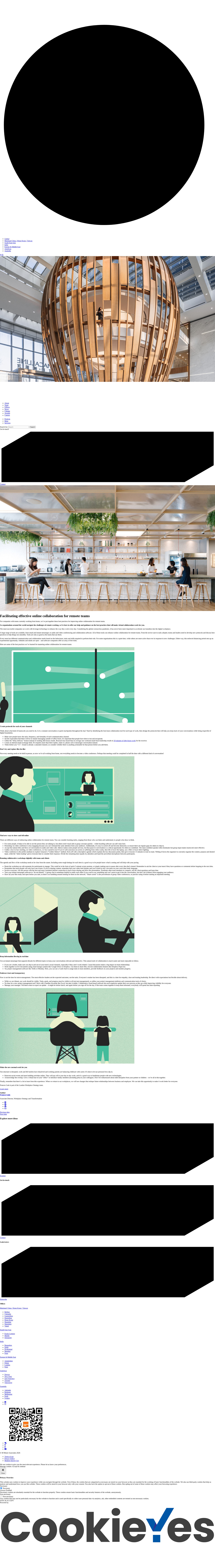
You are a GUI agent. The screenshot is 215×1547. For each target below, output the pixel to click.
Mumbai (7, 1351)
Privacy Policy (9, 1459)
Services (7, 423)
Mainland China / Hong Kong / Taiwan (18, 241)
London (7, 1365)
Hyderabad (8, 1349)
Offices (7, 407)
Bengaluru (8, 1345)
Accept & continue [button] (18, 1466)
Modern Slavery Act (11, 1461)
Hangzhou (8, 1318)
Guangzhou (8, 1316)
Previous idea (5, 1112)
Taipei (6, 1326)
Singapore (8, 1338)
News (6, 409)
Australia (7, 251)
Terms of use (9, 1457)
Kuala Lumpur (9, 1334)
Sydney (7, 1398)
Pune (6, 1353)
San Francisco (9, 1379)
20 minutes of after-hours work (125, 741)
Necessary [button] (3, 1486)
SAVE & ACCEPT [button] (7, 1501)
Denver (7, 1375)
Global (6, 239)
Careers (7, 415)
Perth (6, 1396)
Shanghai (7, 1322)
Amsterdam (8, 1361)
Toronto (7, 1381)
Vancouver (8, 1383)
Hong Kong (8, 1320)
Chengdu (7, 1314)
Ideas (6, 421)
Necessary (6, 1488)
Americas (7, 249)
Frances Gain (5, 1095)
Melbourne (8, 1394)
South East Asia (10, 243)
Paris (6, 1367)
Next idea (3, 1114)
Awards (7, 413)
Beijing (7, 1312)
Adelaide (7, 1390)
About (6, 403)
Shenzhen (7, 1324)
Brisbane (7, 1392)
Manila (6, 1336)
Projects (7, 419)
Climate (7, 411)
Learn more (4, 1089)
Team (6, 405)
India (6, 245)
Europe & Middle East (12, 247)
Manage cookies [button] (6, 1466)
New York (8, 1377)
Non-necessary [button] (5, 1494)
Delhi (6, 1347)
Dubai (6, 1363)
